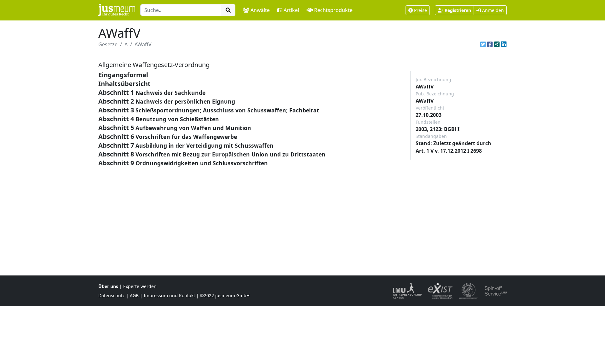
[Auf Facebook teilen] (490, 44)
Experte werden (140, 286)
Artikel (291, 10)
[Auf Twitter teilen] (483, 44)
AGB (134, 295)
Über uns (108, 286)
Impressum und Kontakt (169, 295)
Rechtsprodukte (333, 10)
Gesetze (108, 44)
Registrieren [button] (458, 10)
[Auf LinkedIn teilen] (504, 44)
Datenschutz (111, 295)
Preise (420, 10)
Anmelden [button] (492, 10)
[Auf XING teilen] (497, 44)
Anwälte (260, 10)
